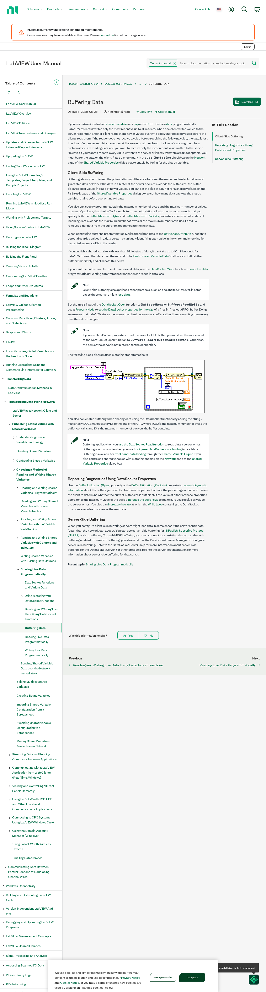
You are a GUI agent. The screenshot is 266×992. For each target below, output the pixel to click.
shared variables (117, 124)
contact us (107, 35)
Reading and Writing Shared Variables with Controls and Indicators (39, 542)
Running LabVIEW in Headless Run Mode (29, 205)
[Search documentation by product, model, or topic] (254, 63)
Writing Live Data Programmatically (36, 652)
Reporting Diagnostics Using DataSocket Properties (233, 147)
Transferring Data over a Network (31, 401)
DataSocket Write (162, 269)
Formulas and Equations (22, 295)
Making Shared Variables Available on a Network (33, 743)
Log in (247, 47)
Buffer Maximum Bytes (104, 216)
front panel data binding (130, 453)
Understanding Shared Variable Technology (31, 439)
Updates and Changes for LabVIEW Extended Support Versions (29, 144)
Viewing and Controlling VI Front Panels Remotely (33, 788)
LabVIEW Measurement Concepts (28, 936)
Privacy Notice (130, 977)
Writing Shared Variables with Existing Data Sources (38, 558)
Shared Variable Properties (101, 162)
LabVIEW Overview (18, 113)
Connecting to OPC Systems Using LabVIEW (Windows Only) (33, 819)
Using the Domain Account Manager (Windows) (30, 833)
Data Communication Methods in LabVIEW (30, 390)
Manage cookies (163, 977)
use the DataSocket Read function (141, 444)
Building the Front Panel (21, 256)
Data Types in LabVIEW (21, 237)
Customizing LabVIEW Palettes (26, 276)
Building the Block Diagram (23, 246)
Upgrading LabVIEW (19, 156)
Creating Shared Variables (34, 451)
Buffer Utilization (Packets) (149, 485)
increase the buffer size (143, 499)
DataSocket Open (114, 304)
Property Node (85, 309)
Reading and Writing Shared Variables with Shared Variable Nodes (39, 506)
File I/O (10, 342)
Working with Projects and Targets (28, 217)
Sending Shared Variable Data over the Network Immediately (37, 668)
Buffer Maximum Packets (142, 216)
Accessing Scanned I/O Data (25, 965)
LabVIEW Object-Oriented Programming (23, 307)
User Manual (166, 111)
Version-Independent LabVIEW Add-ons (30, 910)
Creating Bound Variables (33, 695)
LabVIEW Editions (18, 123)
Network (200, 157)
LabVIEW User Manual (21, 103)
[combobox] (198, 63)
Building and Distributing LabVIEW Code (28, 897)
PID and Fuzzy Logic (19, 975)
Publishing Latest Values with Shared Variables (33, 426)
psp (136, 124)
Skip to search (43, 38)
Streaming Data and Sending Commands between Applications (34, 756)
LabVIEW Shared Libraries (23, 945)
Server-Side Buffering (229, 158)
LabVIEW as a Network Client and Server (34, 412)
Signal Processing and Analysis (26, 955)
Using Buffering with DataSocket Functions (39, 598)
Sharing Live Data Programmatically (33, 571)
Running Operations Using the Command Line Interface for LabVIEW (31, 367)
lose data (124, 294)
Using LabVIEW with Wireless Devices (31, 846)
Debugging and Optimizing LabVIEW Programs (30, 924)
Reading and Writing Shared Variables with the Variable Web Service (39, 524)
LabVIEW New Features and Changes (30, 133)
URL (151, 124)
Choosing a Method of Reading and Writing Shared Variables (36, 474)
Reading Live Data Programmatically (37, 639)
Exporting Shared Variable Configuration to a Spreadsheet (34, 727)
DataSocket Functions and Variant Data (39, 584)
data (169, 124)
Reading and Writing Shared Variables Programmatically (39, 490)
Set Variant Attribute (177, 233)
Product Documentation (83, 84)
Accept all (192, 977)
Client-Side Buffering (229, 136)
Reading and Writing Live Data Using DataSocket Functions (41, 614)
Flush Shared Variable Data (151, 256)
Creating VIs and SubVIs (22, 266)
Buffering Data (35, 627)
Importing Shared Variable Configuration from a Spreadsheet (34, 709)
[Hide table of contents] (56, 82)
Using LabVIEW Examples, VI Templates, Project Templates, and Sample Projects (29, 180)
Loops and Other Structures (24, 285)
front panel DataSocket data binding (158, 449)
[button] (175, 63)
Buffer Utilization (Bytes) (95, 485)
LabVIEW (146, 111)
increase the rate (119, 504)
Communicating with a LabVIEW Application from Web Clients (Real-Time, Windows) (33, 772)
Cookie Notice (69, 982)
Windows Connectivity (20, 885)
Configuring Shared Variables (35, 460)
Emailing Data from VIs (27, 857)
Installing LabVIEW (18, 194)
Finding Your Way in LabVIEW (25, 166)
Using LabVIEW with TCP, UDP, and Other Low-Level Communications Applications (32, 804)
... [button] (140, 84)
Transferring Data (18, 378)
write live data (199, 269)
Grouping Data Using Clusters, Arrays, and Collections (31, 320)
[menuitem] (34, 10)
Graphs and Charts (18, 332)
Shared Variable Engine (178, 453)
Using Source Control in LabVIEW (28, 227)
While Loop (155, 504)
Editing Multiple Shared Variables (32, 684)
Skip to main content (16, 38)
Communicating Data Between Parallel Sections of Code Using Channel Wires (28, 871)
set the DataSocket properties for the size (126, 309)
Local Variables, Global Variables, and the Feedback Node (30, 353)
